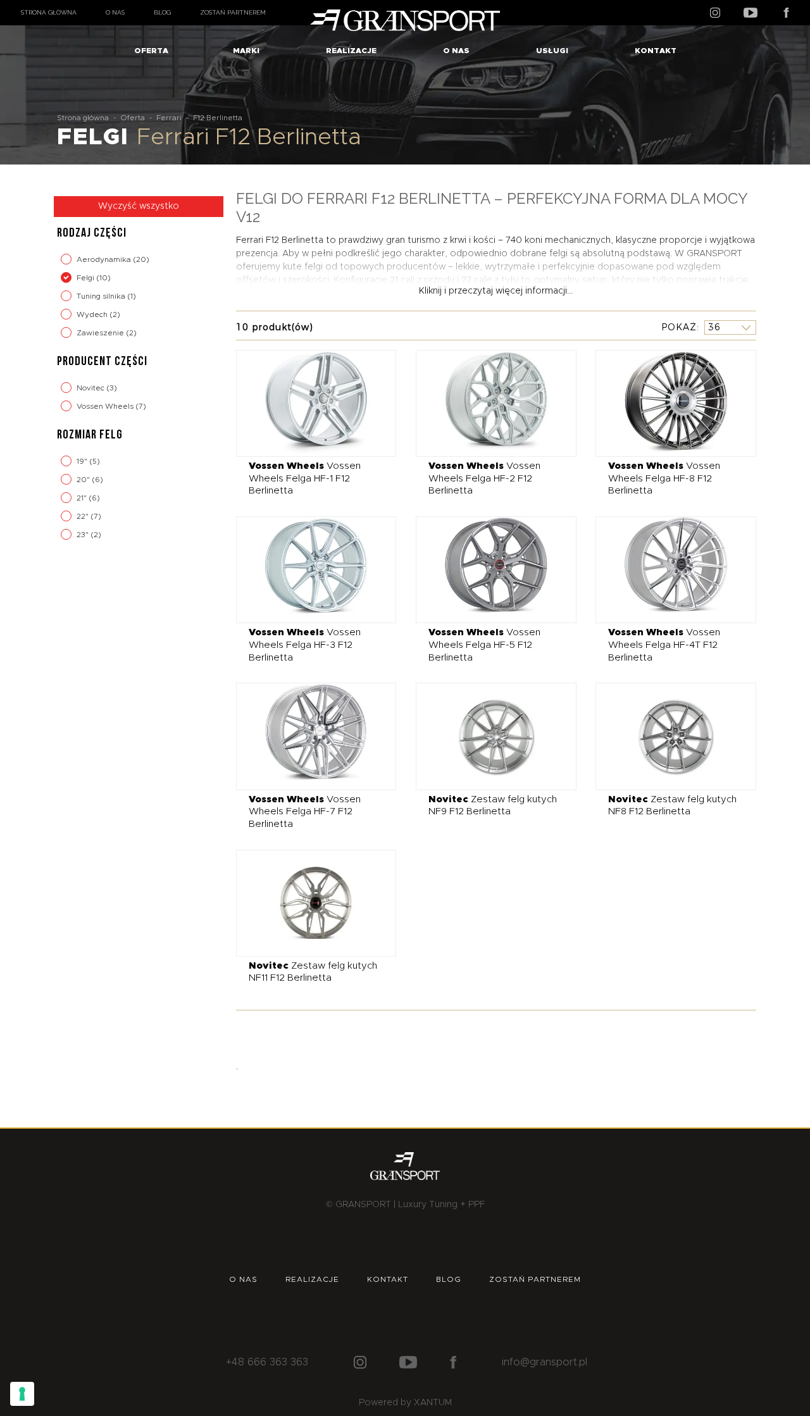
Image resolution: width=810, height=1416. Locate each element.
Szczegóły (306, 402)
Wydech (93, 314)
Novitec (91, 388)
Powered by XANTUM (405, 1402)
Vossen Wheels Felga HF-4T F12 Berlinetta (664, 645)
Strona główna (49, 12)
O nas (115, 12)
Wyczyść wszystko (138, 206)
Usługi (552, 50)
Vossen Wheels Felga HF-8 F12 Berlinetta (664, 478)
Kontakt (655, 50)
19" (83, 461)
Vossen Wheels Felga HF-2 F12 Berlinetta (484, 478)
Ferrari (169, 117)
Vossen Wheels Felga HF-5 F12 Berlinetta (484, 645)
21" (83, 498)
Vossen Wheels (106, 406)
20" (84, 479)
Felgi (86, 278)
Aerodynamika (105, 259)
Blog (162, 12)
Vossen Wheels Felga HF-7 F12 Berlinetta (305, 812)
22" (83, 516)
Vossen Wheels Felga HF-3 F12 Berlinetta (305, 645)
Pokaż (679, 327)
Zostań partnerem (233, 12)
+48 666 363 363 (267, 1362)
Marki (246, 50)
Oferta (151, 50)
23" (83, 534)
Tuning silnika (102, 296)
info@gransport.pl (544, 1362)
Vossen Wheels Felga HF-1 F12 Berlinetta (305, 478)
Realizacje (351, 50)
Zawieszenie (101, 333)
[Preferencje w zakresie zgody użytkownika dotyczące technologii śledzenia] (22, 1394)
